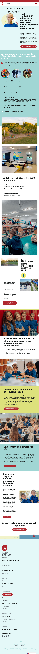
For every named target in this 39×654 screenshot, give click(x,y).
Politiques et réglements (19, 645)
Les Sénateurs (5, 567)
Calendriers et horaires (6, 573)
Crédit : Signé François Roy (19, 644)
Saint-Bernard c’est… (6, 563)
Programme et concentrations (19, 529)
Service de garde (5, 611)
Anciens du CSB (5, 589)
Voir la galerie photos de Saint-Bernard (10, 303)
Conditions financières (6, 613)
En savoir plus (7, 516)
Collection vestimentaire (7, 576)
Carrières (4, 580)
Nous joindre (6, 633)
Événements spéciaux (6, 591)
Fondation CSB (5, 586)
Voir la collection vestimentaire (11, 408)
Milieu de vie (4, 608)
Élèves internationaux (9, 629)
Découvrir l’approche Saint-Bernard (29, 46)
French (30, 653)
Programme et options (6, 606)
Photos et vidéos (5, 600)
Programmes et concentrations (8, 619)
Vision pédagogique (6, 565)
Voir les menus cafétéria (10, 465)
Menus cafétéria (5, 578)
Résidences (4, 626)
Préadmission (19, 0)
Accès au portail (6, 598)
